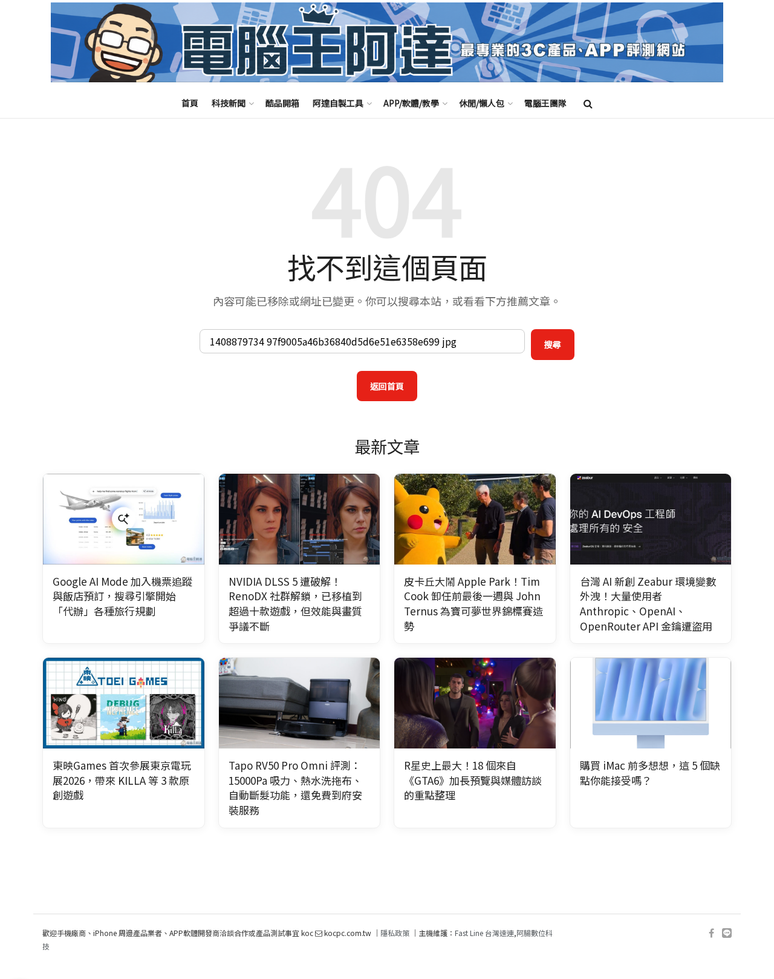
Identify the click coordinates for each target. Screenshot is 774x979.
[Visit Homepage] (387, 42)
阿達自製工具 (338, 103)
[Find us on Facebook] (711, 933)
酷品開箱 (282, 103)
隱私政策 (394, 933)
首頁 (189, 103)
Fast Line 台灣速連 (484, 933)
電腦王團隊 (545, 103)
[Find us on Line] (727, 933)
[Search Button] (588, 103)
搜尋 (552, 344)
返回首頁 (387, 386)
